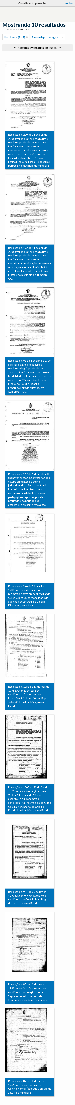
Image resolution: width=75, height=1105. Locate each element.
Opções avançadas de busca (37, 47)
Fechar (69, 3)
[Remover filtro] (27, 37)
